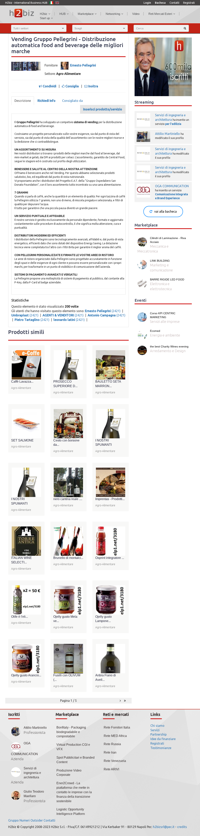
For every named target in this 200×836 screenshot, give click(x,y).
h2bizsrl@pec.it (163, 827)
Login (147, 2)
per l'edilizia (173, 123)
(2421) (103, 311)
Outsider (36, 820)
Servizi (155, 730)
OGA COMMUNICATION (172, 186)
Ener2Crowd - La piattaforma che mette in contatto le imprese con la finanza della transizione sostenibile (74, 792)
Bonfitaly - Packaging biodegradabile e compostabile (71, 732)
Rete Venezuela (115, 761)
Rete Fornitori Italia (117, 727)
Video (135, 13)
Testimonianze (160, 748)
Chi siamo (157, 725)
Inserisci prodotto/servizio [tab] (102, 109)
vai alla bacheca (165, 211)
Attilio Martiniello (168, 133)
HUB (62, 13)
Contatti (174, 2)
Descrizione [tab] (22, 100)
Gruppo (13, 820)
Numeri (25, 820)
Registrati (189, 2)
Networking (113, 13)
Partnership (158, 734)
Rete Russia (112, 744)
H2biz (43, 13)
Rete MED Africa (115, 736)
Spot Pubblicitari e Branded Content (75, 760)
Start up (45, 18)
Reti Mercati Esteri (160, 13)
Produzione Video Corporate (68, 773)
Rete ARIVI (111, 769)
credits (182, 827)
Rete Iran (110, 752)
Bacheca (160, 2)
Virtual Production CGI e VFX (73, 747)
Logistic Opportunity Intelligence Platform (70, 811)
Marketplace (86, 13)
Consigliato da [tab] (72, 100)
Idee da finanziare (163, 739)
